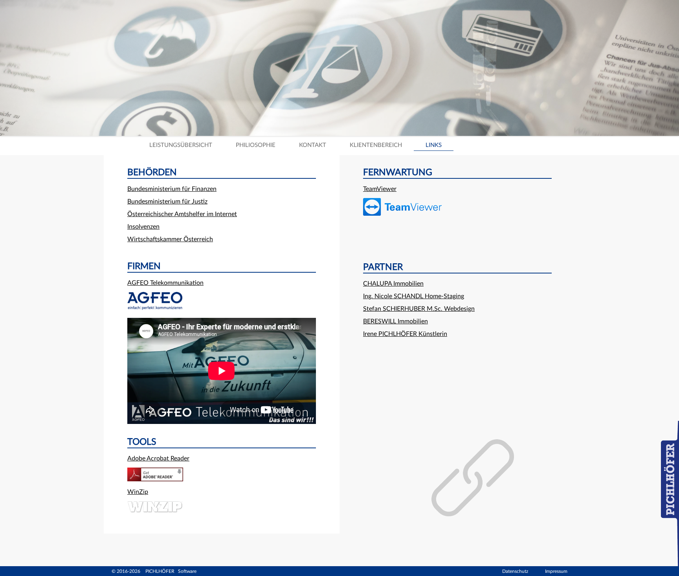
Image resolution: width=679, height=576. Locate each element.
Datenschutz (515, 571)
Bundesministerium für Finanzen (172, 189)
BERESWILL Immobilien (395, 321)
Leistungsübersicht (180, 145)
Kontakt (312, 145)
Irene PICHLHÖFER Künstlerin (405, 334)
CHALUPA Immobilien (393, 284)
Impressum (556, 571)
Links (434, 145)
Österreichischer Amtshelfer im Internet (182, 214)
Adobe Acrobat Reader (158, 458)
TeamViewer (379, 189)
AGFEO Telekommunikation (165, 283)
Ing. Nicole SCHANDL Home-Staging (413, 296)
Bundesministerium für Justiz (167, 201)
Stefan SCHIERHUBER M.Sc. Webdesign (419, 309)
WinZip (137, 492)
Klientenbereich (376, 145)
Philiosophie (255, 145)
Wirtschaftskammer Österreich (170, 239)
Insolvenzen (143, 227)
